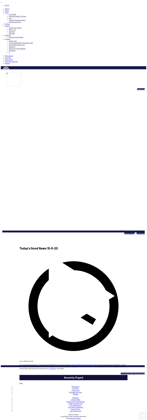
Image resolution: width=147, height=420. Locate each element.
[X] (8, 58)
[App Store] (9, 60)
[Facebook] (9, 56)
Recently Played (129, 233)
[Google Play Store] (11, 61)
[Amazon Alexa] (7, 63)
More (21, 383)
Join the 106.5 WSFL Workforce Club (133, 374)
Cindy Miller (4, 77)
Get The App (140, 233)
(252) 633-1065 (78, 370)
